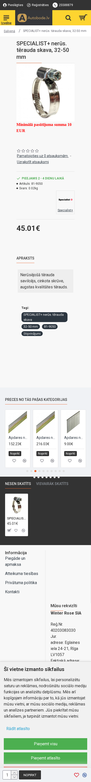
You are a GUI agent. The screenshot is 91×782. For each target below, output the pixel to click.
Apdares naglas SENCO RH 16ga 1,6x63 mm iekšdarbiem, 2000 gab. (79, 438)
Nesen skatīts (18, 484)
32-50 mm (31, 326)
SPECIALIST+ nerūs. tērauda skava (44, 317)
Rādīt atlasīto (18, 728)
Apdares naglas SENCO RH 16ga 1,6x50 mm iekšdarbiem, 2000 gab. (51, 438)
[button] (27, 471)
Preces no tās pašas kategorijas (36, 400)
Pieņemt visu (45, 743)
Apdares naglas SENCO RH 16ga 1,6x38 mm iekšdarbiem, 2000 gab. (24, 438)
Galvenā (9, 31)
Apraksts (25, 258)
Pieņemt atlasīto (45, 758)
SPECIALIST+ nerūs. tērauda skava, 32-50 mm (16, 518)
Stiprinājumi (32, 334)
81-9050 (50, 326)
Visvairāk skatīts (52, 484)
